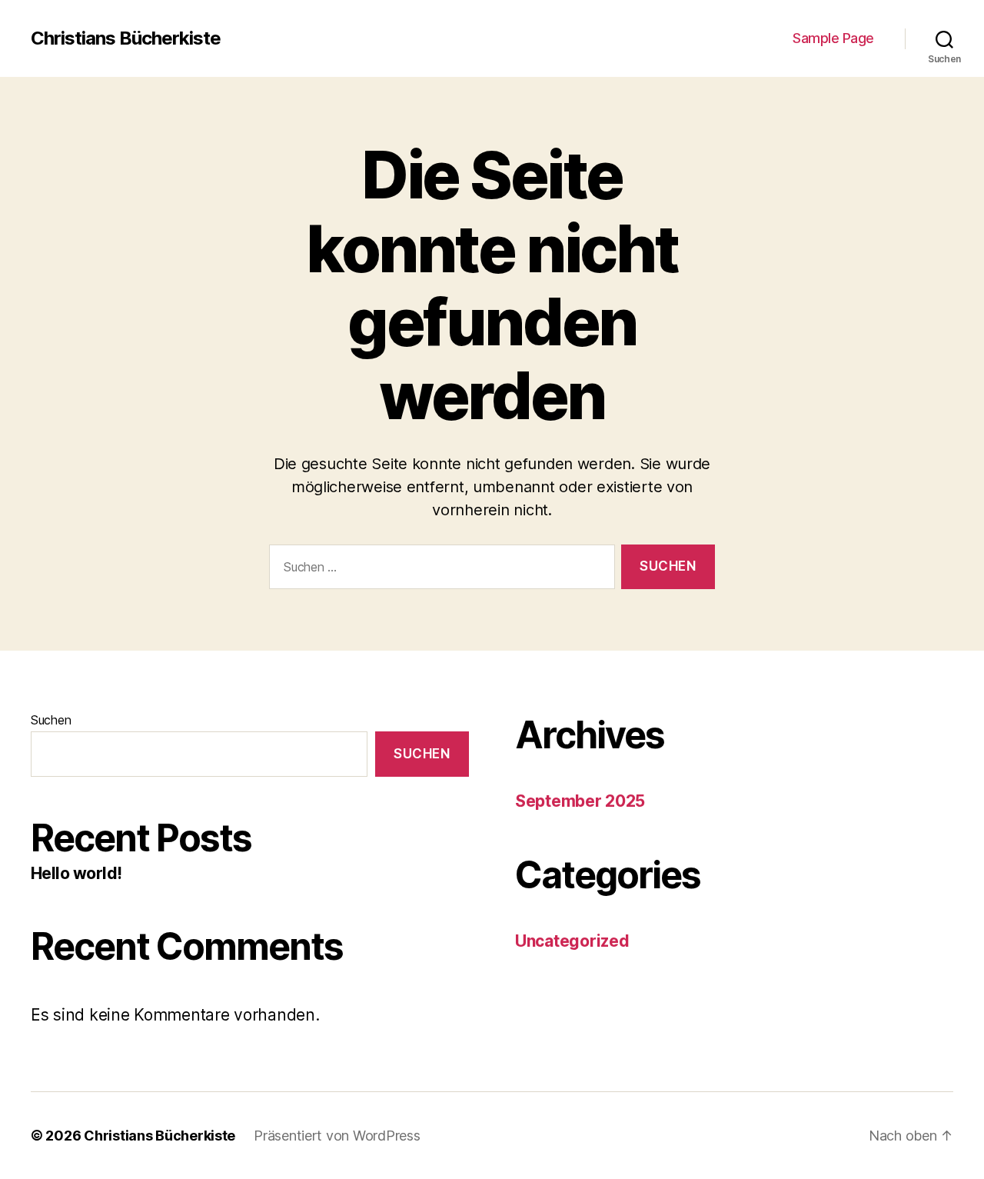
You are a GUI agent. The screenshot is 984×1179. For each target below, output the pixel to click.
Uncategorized (572, 941)
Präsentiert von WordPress (337, 1135)
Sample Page (833, 38)
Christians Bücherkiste (126, 38)
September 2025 (580, 801)
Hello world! (76, 873)
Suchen (51, 720)
